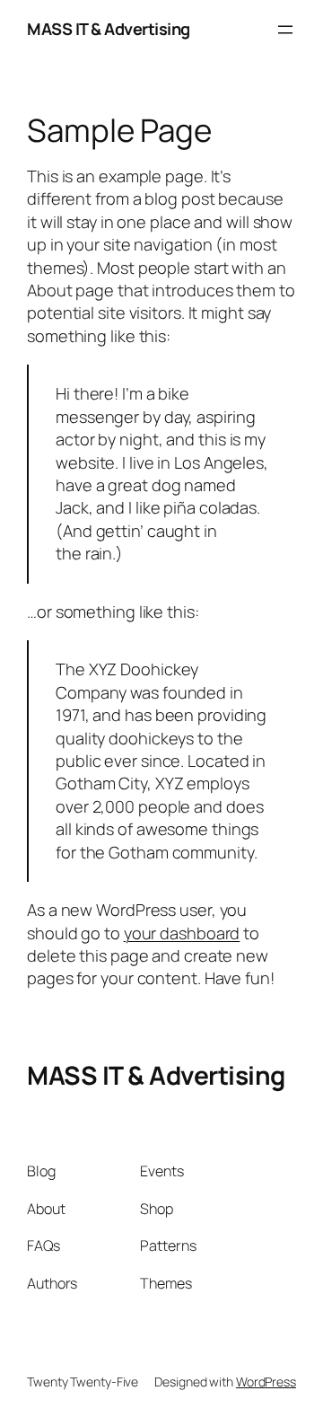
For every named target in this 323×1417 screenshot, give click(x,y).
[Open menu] (285, 29)
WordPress (266, 1381)
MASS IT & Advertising (108, 29)
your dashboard (182, 933)
